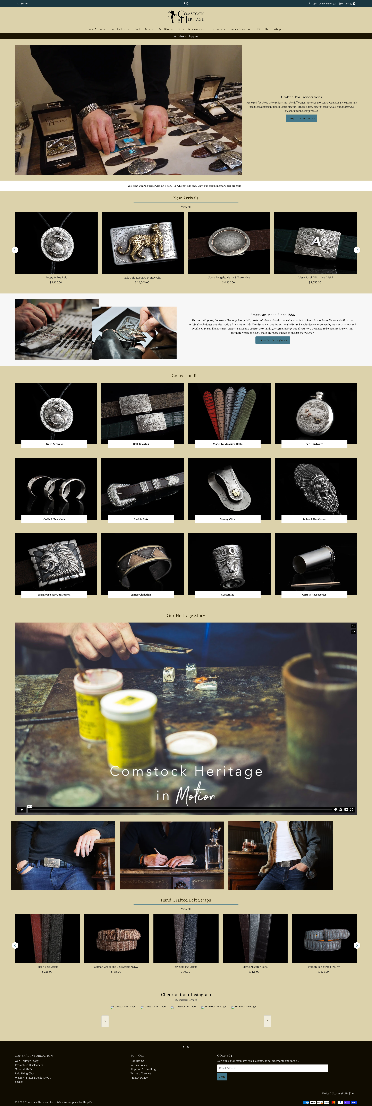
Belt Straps (165, 29)
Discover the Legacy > (273, 340)
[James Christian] (142, 564)
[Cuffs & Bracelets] (56, 489)
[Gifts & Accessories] (316, 564)
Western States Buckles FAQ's (33, 1077)
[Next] (357, 250)
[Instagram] (187, 3)
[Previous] (15, 250)
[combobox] (72, 4)
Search (19, 1081)
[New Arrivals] (56, 413)
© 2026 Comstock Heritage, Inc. (34, 1102)
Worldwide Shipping (186, 36)
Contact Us (137, 1060)
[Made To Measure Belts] (229, 413)
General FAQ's (23, 1069)
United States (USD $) (330, 3)
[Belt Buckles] (142, 413)
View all (186, 207)
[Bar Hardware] (316, 413)
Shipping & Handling (143, 1069)
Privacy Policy (139, 1077)
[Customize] (229, 564)
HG (258, 29)
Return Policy (138, 1065)
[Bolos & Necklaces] (316, 489)
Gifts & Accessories (190, 29)
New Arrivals (96, 29)
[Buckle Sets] (142, 489)
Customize (217, 29)
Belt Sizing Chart (25, 1073)
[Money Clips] (229, 489)
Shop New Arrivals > (301, 118)
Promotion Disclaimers (29, 1065)
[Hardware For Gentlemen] (56, 564)
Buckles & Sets (144, 29)
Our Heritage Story (27, 1060)
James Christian (240, 29)
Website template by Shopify (74, 1102)
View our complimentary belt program (219, 185)
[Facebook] (184, 3)
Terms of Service (140, 1073)
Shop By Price (119, 29)
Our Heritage (273, 29)
